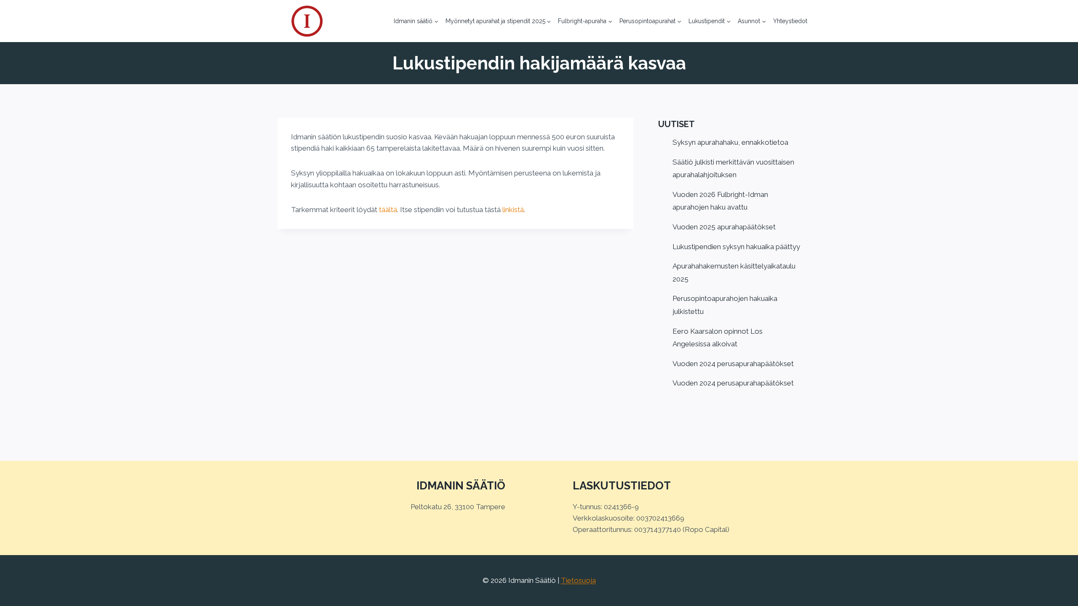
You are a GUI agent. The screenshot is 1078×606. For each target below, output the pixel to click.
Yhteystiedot (790, 21)
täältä (388, 209)
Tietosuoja (578, 580)
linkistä (513, 209)
